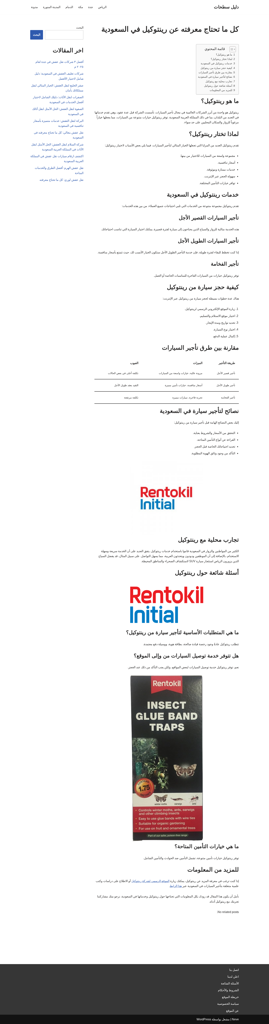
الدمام (69, 7)
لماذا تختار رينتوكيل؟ (221, 59)
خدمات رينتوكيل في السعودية (216, 63)
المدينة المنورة (51, 7)
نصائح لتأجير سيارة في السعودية (215, 76)
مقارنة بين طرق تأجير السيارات (215, 72)
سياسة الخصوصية (228, 1003)
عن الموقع (232, 1010)
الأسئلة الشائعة (230, 983)
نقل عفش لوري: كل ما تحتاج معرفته (61, 179)
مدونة (34, 7)
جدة (90, 7)
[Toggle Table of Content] (231, 49)
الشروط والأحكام (228, 990)
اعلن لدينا (233, 976)
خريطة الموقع (230, 997)
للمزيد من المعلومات (221, 90)
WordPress (204, 1019)
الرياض (102, 7)
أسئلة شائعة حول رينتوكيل (218, 85)
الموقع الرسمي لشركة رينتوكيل (150, 881)
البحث (79, 27)
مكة (80, 7)
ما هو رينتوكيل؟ (224, 54)
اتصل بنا (234, 969)
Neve (235, 1019)
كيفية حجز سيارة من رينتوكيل (216, 67)
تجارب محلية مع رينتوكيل (219, 81)
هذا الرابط (176, 886)
